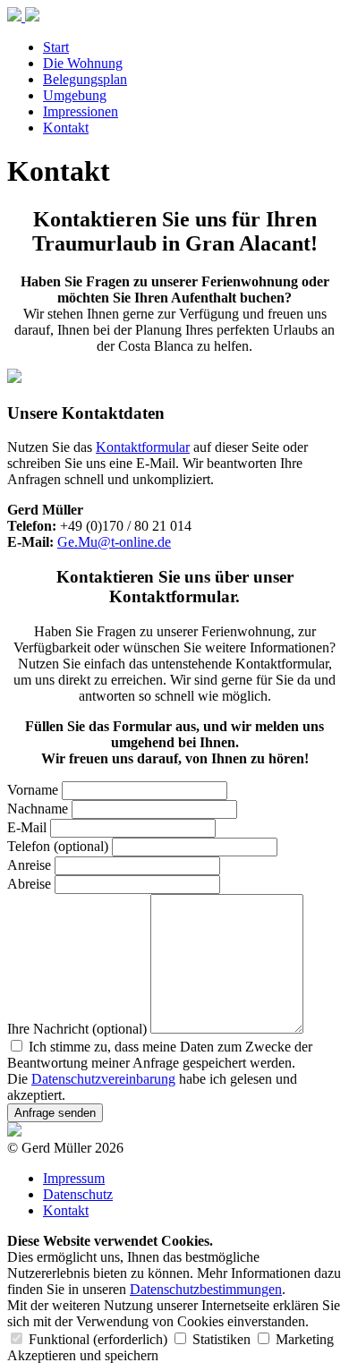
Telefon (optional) (57, 846)
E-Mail (27, 827)
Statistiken (221, 1339)
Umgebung (74, 95)
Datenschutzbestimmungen (206, 1289)
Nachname (37, 808)
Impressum (74, 1178)
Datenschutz (78, 1194)
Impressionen (80, 111)
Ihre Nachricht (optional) (77, 1028)
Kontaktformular (143, 447)
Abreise (29, 883)
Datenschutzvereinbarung (103, 1078)
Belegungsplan (85, 79)
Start (56, 47)
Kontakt (66, 127)
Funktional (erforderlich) (98, 1339)
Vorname (32, 789)
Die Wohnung (83, 63)
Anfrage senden (55, 1113)
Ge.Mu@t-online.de (114, 541)
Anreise (29, 865)
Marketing (303, 1339)
